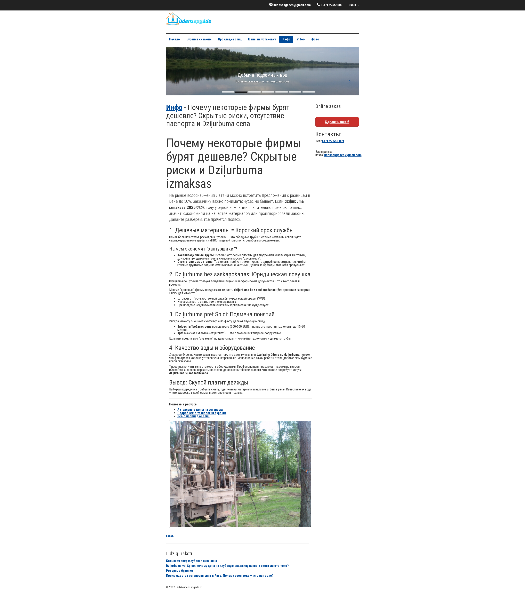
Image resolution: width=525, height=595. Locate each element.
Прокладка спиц (230, 39)
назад (170, 535)
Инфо (286, 39)
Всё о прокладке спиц (193, 416)
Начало (174, 39)
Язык (352, 5)
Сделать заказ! (337, 122)
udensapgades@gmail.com (292, 5)
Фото (315, 39)
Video (301, 39)
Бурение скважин (198, 39)
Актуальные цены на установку (200, 410)
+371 (333, 141)
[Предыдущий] (175, 81)
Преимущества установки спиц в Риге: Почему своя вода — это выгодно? (220, 576)
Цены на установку (262, 39)
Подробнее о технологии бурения (201, 413)
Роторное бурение (179, 571)
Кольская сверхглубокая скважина (191, 561)
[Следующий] (350, 81)
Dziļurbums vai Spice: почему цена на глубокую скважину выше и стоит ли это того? (227, 566)
